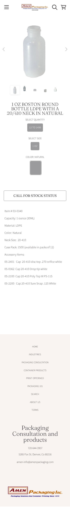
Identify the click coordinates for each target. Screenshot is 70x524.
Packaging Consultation (35, 362)
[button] (6, 7)
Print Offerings (35, 378)
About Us (35, 402)
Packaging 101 (35, 386)
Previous (4, 49)
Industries (35, 354)
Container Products (35, 370)
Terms (35, 410)
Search (35, 394)
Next (66, 49)
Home (35, 346)
